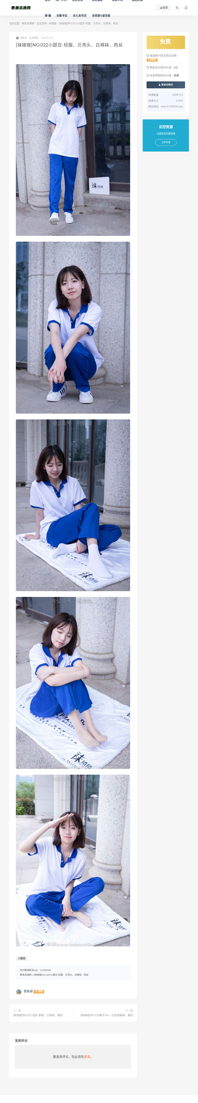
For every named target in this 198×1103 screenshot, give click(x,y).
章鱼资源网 (28, 23)
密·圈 (48, 15)
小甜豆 (22, 958)
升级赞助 (152, 60)
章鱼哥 (28, 991)
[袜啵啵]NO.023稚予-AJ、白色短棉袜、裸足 (106, 1015)
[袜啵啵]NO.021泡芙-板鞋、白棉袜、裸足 (38, 1015)
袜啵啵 (52, 23)
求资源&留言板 (101, 15)
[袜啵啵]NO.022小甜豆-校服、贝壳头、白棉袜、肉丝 (61, 975)
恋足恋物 (42, 23)
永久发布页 (80, 15)
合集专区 (61, 15)
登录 (87, 1056)
